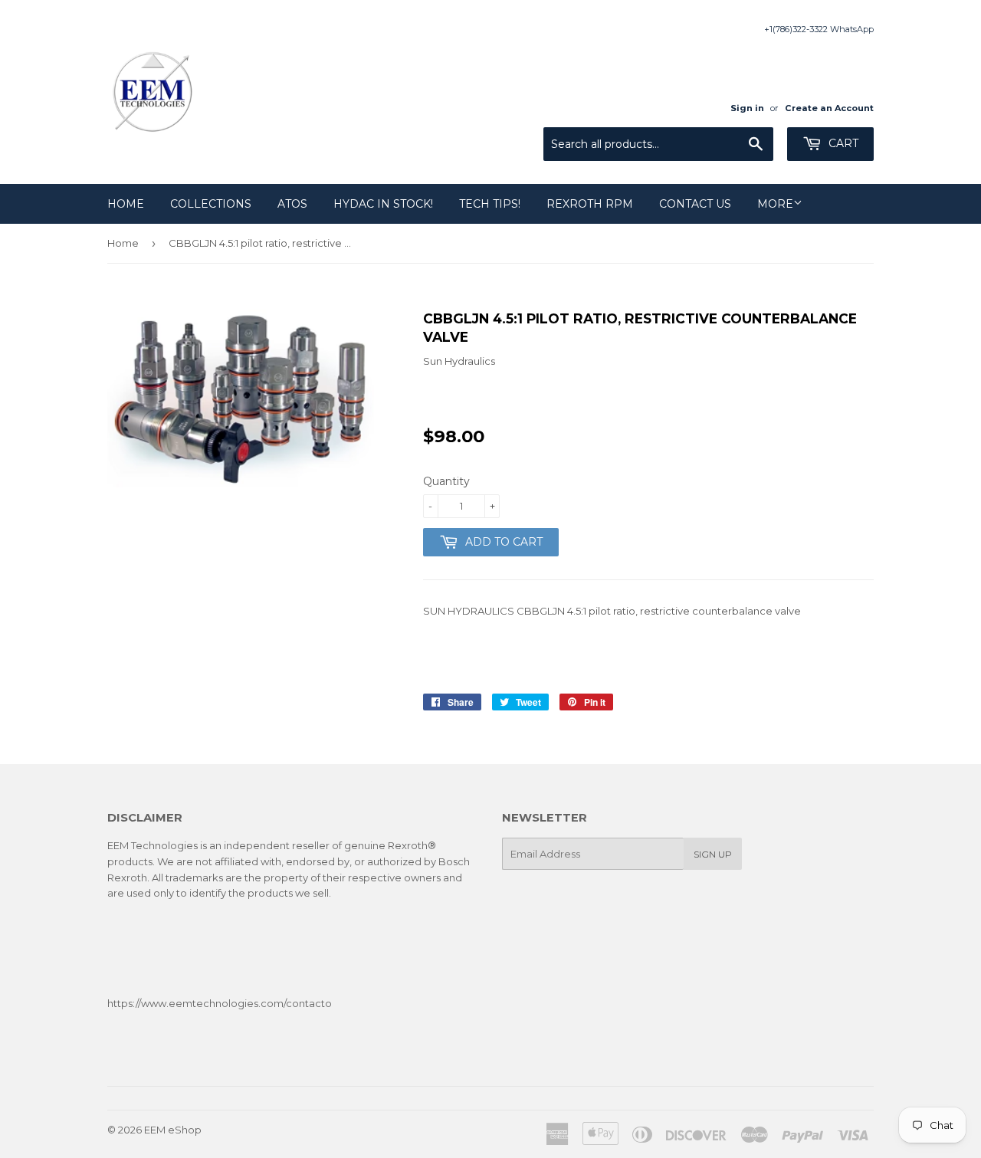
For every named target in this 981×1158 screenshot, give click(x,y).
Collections (210, 204)
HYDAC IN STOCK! (383, 204)
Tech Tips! (489, 204)
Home (125, 204)
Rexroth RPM (589, 204)
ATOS (292, 204)
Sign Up (713, 854)
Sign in (747, 108)
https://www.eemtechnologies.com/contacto (219, 1003)
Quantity (446, 481)
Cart (841, 143)
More (775, 204)
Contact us (695, 204)
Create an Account (829, 108)
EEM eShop (173, 1130)
